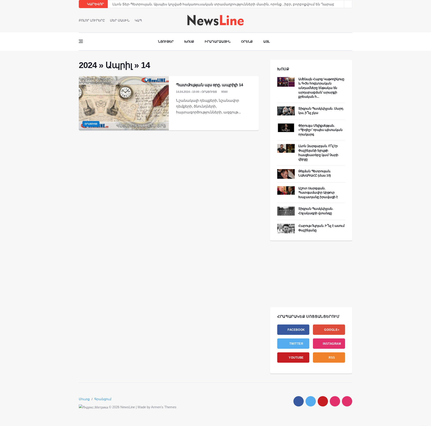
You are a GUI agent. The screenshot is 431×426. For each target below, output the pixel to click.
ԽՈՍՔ (283, 69)
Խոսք (189, 41)
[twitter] (344, 20)
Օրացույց (91, 124)
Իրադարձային (218, 41)
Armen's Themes (163, 407)
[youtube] (350, 20)
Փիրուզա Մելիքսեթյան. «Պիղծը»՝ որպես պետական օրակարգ (320, 130)
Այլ (266, 41)
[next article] (340, 4)
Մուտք (84, 399)
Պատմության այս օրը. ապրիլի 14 (209, 85)
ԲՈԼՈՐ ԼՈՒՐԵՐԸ (92, 20)
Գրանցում (102, 399)
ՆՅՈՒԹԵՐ (166, 41)
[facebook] (338, 20)
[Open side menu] (81, 41)
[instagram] (335, 401)
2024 (88, 65)
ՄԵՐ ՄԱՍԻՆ (120, 20)
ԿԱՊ (138, 20)
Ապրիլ (119, 65)
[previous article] (348, 4)
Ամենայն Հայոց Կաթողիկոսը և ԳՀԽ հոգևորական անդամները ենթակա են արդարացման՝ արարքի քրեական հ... (321, 87)
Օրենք (247, 41)
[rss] (347, 401)
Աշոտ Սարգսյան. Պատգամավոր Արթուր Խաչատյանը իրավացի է (318, 192)
